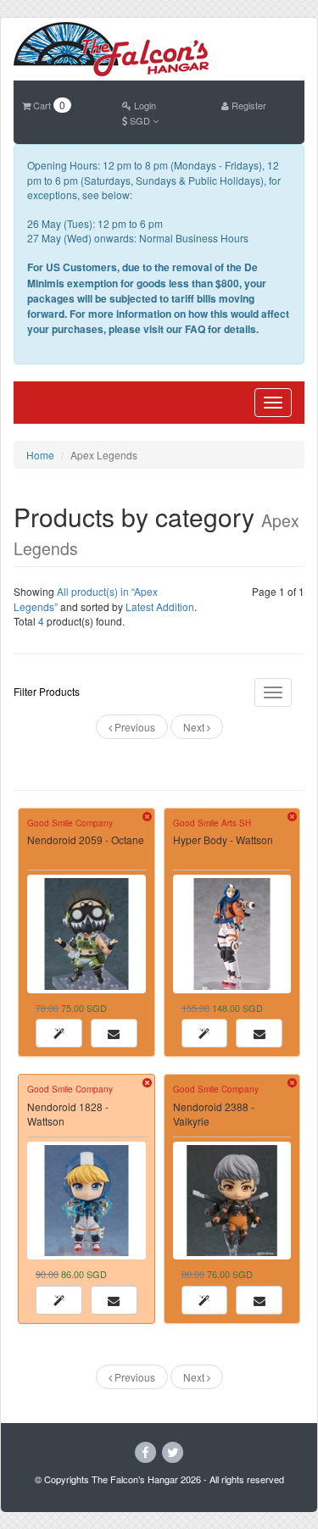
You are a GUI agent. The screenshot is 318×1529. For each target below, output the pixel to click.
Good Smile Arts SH (212, 823)
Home (40, 455)
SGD (140, 120)
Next (195, 727)
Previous (133, 727)
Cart (48, 105)
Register (247, 105)
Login (143, 105)
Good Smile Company (70, 823)
